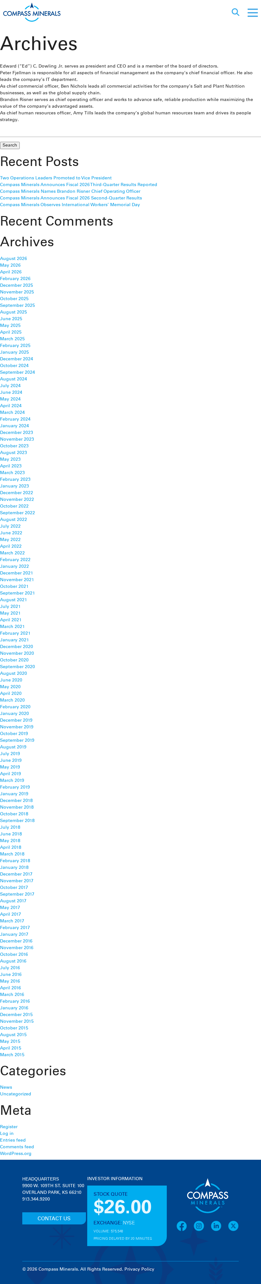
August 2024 (13, 379)
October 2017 (14, 887)
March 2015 (12, 1055)
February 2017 (15, 928)
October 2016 (14, 954)
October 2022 (14, 506)
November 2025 (17, 292)
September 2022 (17, 513)
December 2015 (16, 1015)
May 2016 (10, 981)
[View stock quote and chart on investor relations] (116, 1206)
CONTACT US (54, 1218)
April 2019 (10, 774)
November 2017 (16, 881)
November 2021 (17, 580)
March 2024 (12, 412)
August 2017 (13, 901)
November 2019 (16, 727)
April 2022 (11, 546)
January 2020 (14, 713)
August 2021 (13, 600)
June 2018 (11, 834)
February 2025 (15, 345)
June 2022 (11, 533)
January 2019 (14, 794)
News (6, 1087)
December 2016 (16, 941)
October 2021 (14, 586)
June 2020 (11, 680)
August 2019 (13, 747)
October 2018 (14, 814)
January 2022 (14, 566)
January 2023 (14, 486)
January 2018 (14, 867)
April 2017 (10, 914)
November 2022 (17, 499)
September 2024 (17, 372)
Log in (7, 1133)
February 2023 (15, 479)
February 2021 (15, 633)
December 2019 (16, 720)
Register (9, 1127)
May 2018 (10, 841)
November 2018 (17, 807)
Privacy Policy (139, 1269)
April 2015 (10, 1048)
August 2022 (13, 519)
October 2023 (14, 446)
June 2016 (11, 974)
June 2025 (11, 319)
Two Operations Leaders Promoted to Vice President (56, 178)
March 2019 (12, 780)
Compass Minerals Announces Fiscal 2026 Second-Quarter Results (71, 198)
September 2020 (17, 667)
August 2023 (13, 453)
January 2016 (14, 1008)
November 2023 (17, 439)
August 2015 (13, 1035)
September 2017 (17, 894)
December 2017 (16, 874)
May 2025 (10, 325)
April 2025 (11, 332)
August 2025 (13, 312)
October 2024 (14, 366)
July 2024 (10, 386)
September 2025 (17, 305)
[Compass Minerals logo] (31, 13)
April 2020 (11, 693)
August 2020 (13, 673)
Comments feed (17, 1147)
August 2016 (13, 961)
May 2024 (10, 399)
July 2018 (10, 827)
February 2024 (15, 419)
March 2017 (12, 921)
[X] (233, 1230)
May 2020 (10, 687)
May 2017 (10, 907)
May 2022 (10, 539)
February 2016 (15, 1001)
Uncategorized (15, 1094)
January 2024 (14, 426)
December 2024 (16, 359)
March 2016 (12, 994)
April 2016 (10, 988)
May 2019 (10, 767)
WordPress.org (16, 1153)
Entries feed (13, 1140)
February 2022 (15, 560)
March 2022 (12, 553)
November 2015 (17, 1021)
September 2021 (17, 593)
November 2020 (17, 653)
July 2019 (10, 754)
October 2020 (14, 660)
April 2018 (10, 847)
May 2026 (10, 265)
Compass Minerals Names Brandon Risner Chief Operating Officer (70, 191)
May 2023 (10, 459)
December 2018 (16, 800)
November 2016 (16, 948)
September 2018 (17, 821)
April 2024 (11, 406)
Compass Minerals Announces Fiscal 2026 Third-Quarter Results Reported (78, 185)
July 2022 (10, 526)
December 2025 (16, 285)
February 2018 (15, 861)
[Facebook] (185, 1230)
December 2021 (16, 573)
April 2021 (11, 620)
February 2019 (15, 787)
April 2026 (11, 272)
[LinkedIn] (219, 1230)
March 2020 (12, 700)
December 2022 (16, 493)
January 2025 (14, 352)
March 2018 (12, 854)
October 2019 (14, 734)
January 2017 (14, 934)
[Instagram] (202, 1230)
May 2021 (10, 613)
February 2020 (15, 707)
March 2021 (12, 626)
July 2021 (10, 606)
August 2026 (13, 258)
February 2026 (15, 279)
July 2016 (10, 968)
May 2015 (10, 1041)
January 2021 (14, 640)
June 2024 (11, 392)
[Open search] (235, 13)
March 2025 (12, 339)
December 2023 (16, 432)
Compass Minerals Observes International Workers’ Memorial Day (70, 205)
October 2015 (14, 1028)
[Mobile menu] (253, 13)
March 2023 (12, 473)
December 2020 (16, 647)
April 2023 (11, 466)
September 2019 (17, 740)
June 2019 (11, 760)
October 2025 (14, 299)
